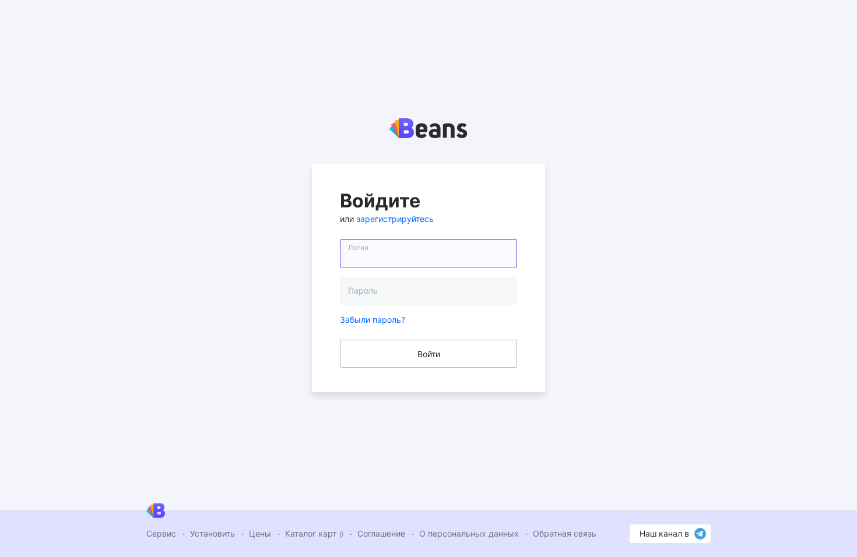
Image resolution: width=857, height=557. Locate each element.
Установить (212, 533)
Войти (428, 354)
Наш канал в (664, 533)
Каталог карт (314, 533)
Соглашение (381, 533)
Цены (260, 533)
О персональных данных (469, 533)
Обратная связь (564, 533)
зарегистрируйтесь (395, 219)
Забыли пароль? (372, 320)
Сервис (161, 533)
